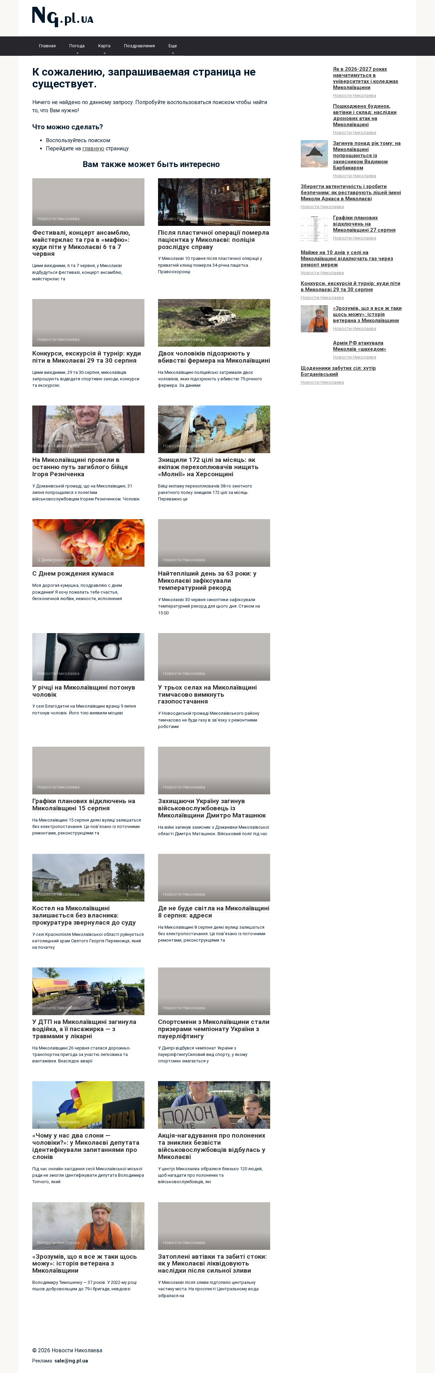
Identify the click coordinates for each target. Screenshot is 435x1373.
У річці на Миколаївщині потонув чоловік (83, 690)
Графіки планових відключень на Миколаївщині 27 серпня (364, 224)
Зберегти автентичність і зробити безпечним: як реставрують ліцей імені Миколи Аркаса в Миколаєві (351, 192)
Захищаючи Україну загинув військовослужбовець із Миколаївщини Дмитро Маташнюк (212, 808)
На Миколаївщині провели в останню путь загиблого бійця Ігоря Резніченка (80, 467)
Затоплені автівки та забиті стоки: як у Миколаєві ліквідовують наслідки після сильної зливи (212, 1264)
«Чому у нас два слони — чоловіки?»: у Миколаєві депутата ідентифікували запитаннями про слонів (85, 1146)
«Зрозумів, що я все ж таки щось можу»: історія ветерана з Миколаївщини (84, 1264)
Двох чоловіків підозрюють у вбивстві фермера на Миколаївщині (214, 356)
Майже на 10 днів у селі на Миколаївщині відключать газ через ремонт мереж (347, 258)
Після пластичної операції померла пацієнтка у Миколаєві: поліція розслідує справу (213, 240)
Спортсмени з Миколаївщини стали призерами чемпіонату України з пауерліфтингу (213, 1029)
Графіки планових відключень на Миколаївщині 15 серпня (83, 804)
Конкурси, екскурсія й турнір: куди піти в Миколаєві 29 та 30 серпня (86, 356)
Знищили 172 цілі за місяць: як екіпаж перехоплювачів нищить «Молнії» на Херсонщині (208, 467)
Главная (47, 45)
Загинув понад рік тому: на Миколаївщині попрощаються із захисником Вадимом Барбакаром (367, 155)
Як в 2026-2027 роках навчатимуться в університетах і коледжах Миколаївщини (365, 78)
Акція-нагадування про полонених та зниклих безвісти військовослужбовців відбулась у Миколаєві (211, 1146)
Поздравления (139, 45)
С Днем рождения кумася (73, 573)
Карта (104, 45)
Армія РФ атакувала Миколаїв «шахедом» (359, 346)
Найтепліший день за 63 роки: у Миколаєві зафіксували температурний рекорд (207, 580)
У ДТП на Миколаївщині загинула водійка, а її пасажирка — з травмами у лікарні (84, 1029)
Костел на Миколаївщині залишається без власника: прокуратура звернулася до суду (84, 915)
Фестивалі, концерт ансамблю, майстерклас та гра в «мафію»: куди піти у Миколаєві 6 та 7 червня (81, 243)
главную (93, 148)
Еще (173, 45)
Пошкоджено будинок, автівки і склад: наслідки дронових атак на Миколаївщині (365, 115)
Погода (77, 45)
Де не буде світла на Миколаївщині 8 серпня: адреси (213, 911)
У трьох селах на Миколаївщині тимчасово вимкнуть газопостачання (207, 694)
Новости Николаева (354, 95)
